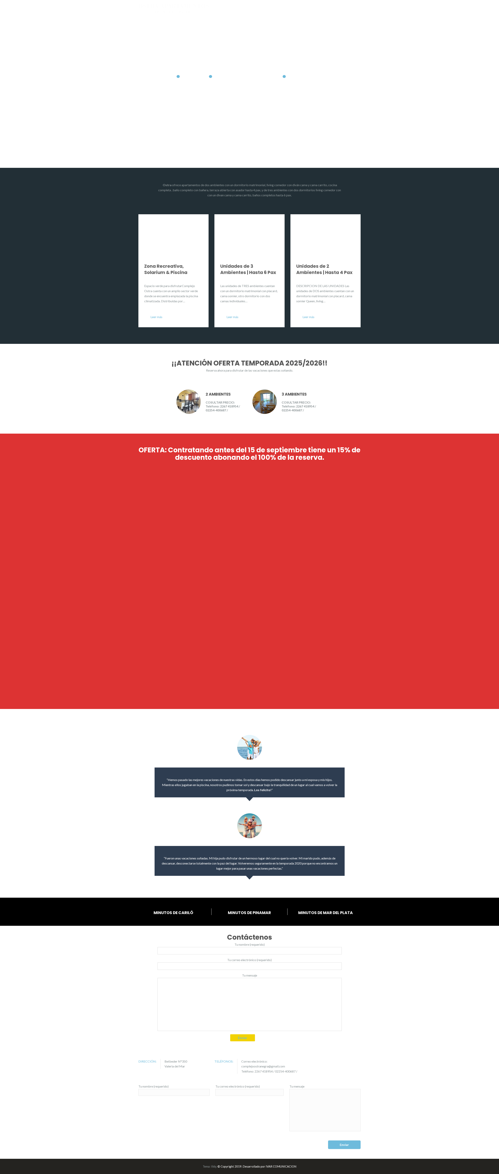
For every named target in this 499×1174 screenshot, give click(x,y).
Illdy (213, 1166)
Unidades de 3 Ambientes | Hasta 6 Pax (248, 269)
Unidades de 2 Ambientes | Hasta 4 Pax (324, 269)
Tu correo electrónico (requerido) (249, 960)
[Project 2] (203, 494)
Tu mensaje (249, 975)
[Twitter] (353, 1061)
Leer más (156, 317)
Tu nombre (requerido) (249, 944)
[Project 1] (109, 494)
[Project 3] (296, 494)
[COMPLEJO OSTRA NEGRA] (173, 8)
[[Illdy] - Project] (109, 533)
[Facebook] (359, 1061)
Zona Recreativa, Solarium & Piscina (165, 269)
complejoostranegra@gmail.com (263, 1066)
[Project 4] (390, 494)
